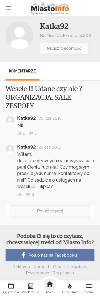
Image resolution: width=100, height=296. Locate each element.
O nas (58, 266)
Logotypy (78, 266)
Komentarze (22, 71)
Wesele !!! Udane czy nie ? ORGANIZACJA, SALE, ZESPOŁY (44, 97)
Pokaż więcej (50, 211)
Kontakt (41, 266)
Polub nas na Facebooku (52, 255)
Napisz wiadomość (64, 48)
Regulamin (63, 272)
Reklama (21, 266)
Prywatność (37, 272)
